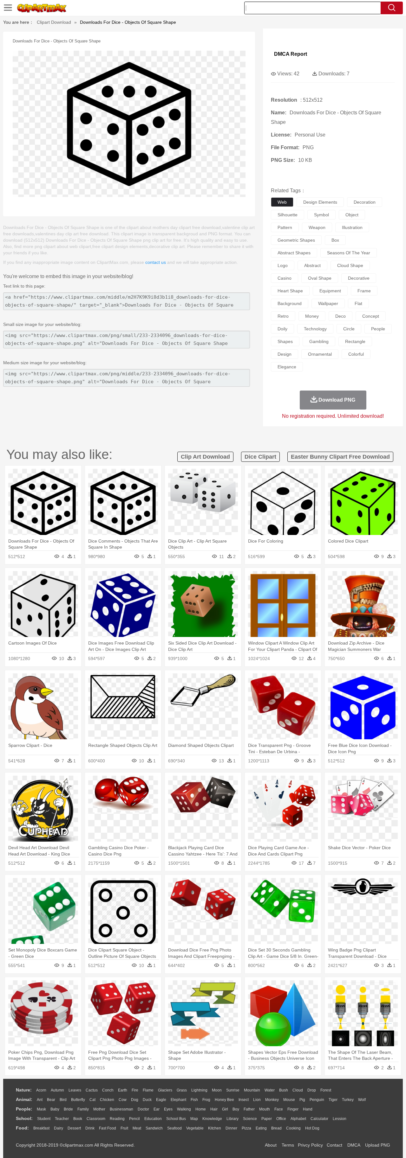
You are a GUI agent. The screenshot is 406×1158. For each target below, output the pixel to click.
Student (43, 1119)
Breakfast (41, 1128)
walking (184, 1109)
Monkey (272, 1100)
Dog (134, 1100)
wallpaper (328, 303)
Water (270, 1090)
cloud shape (350, 265)
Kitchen (214, 1128)
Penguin (317, 1100)
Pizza (246, 1128)
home (200, 1109)
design (284, 354)
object (351, 214)
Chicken (107, 1100)
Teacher (62, 1119)
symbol (321, 214)
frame (364, 290)
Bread (276, 1128)
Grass (182, 1090)
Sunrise (232, 1090)
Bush (283, 1090)
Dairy (58, 1128)
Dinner (231, 1128)
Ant (40, 1100)
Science (250, 1119)
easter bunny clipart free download (340, 457)
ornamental (320, 354)
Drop (311, 1090)
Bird (63, 1100)
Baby (54, 1109)
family (83, 1109)
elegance (287, 366)
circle (349, 328)
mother (99, 1109)
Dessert (74, 1128)
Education (153, 1119)
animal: (24, 1099)
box (335, 240)
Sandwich (154, 1128)
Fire (135, 1090)
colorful (356, 354)
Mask (41, 1109)
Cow (123, 1100)
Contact (334, 1145)
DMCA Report (290, 54)
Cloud (297, 1090)
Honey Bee (224, 1100)
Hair (214, 1109)
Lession (339, 1119)
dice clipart (260, 457)
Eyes (168, 1109)
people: (24, 1108)
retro (283, 316)
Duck (147, 1100)
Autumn (57, 1090)
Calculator (319, 1119)
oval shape (319, 278)
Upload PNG (377, 1145)
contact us (155, 262)
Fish (194, 1100)
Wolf (362, 1100)
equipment (330, 290)
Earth (122, 1090)
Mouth (264, 1109)
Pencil (134, 1119)
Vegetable (195, 1128)
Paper (266, 1119)
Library (232, 1119)
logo (283, 265)
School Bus (176, 1119)
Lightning (199, 1090)
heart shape (290, 290)
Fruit (124, 1128)
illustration (352, 227)
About (271, 1145)
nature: (24, 1089)
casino (284, 278)
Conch (108, 1090)
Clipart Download (54, 22)
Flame (148, 1090)
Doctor (143, 1109)
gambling (319, 341)
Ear (157, 1109)
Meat (137, 1128)
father (249, 1109)
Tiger (333, 1100)
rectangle (355, 341)
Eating (261, 1128)
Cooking (293, 1128)
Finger (292, 1109)
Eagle (161, 1100)
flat (358, 303)
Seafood (174, 1128)
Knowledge (212, 1119)
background (290, 303)
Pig (302, 1100)
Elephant (178, 1100)
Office (281, 1119)
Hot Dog (312, 1128)
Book (77, 1119)
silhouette (288, 214)
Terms (288, 1145)
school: (24, 1118)
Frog (206, 1100)
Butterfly (78, 1100)
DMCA (353, 1145)
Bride (68, 1109)
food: (22, 1127)
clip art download (205, 457)
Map (194, 1119)
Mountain (252, 1090)
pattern (285, 227)
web (282, 202)
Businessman (121, 1109)
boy (235, 1109)
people (378, 328)
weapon (317, 227)
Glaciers (165, 1090)
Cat (92, 1100)
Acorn (41, 1090)
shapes (285, 341)
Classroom (96, 1119)
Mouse (289, 1100)
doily (282, 328)
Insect (244, 1100)
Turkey (348, 1100)
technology (315, 328)
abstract (312, 265)
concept (370, 316)
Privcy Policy (310, 1145)
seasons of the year (348, 252)
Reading (117, 1119)
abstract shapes (294, 252)
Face (278, 1109)
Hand (307, 1109)
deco (340, 316)
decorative (359, 278)
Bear (51, 1100)
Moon (217, 1090)
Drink (90, 1128)
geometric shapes (296, 240)
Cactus (92, 1090)
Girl (225, 1109)
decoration (365, 202)
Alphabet (298, 1119)
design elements (320, 202)
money (312, 316)
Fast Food (107, 1128)
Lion (257, 1100)
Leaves (75, 1090)
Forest (325, 1090)
